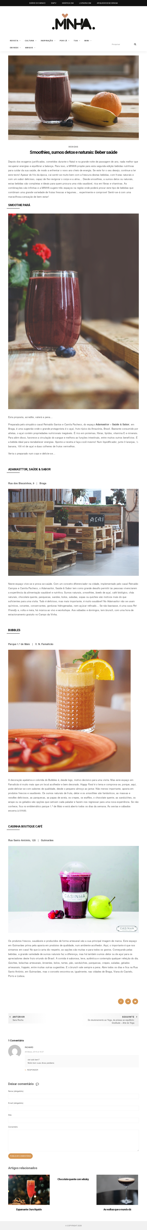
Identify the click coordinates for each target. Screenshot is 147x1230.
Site (9, 1114)
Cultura (29, 40)
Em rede (14, 47)
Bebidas (73, 146)
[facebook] (121, 1001)
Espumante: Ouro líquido (29, 1209)
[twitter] (128, 1001)
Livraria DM (85, 3)
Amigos (29, 47)
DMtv (53, 3)
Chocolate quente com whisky (73, 1179)
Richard (29, 1047)
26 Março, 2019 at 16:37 (34, 1051)
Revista (14, 40)
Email (15, 1103)
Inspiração (47, 40)
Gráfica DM (68, 3)
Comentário (13, 1126)
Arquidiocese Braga (107, 3)
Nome (15, 1091)
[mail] (135, 1001)
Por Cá (63, 40)
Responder (32, 1069)
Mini (86, 40)
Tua (76, 40)
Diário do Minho (37, 3)
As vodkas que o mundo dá (117, 1209)
